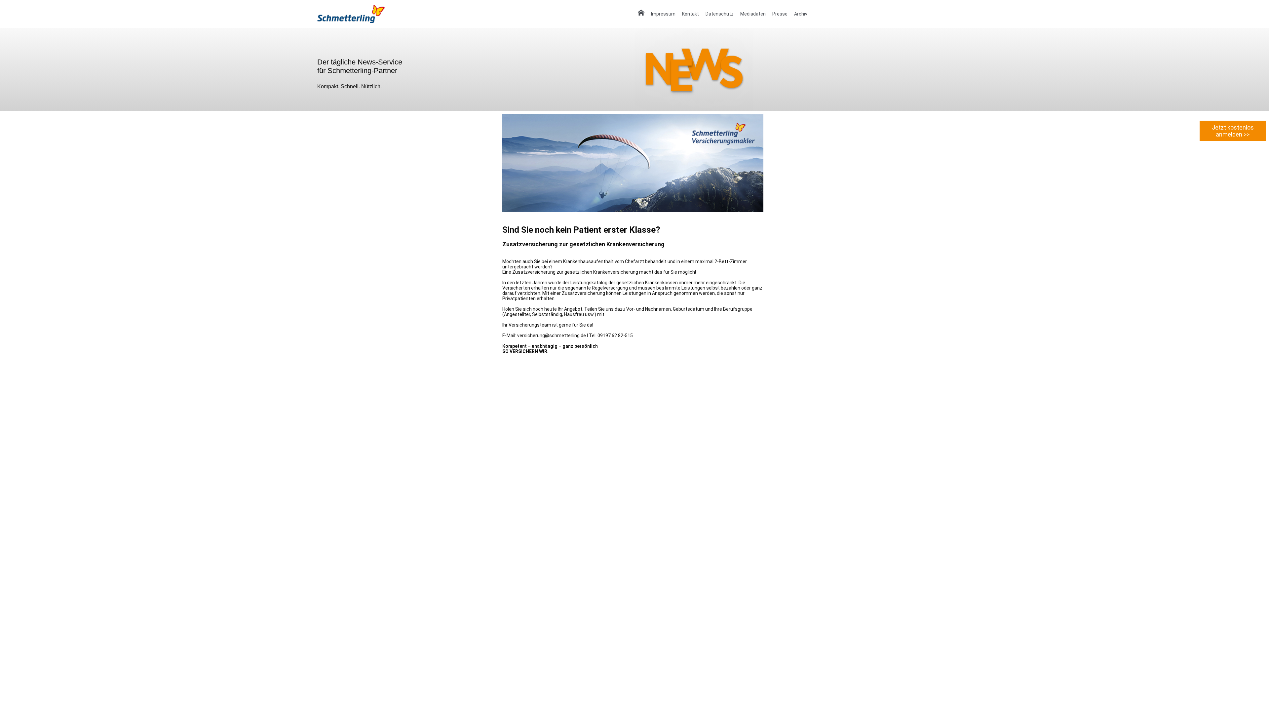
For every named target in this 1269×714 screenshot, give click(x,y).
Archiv (800, 14)
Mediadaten (753, 14)
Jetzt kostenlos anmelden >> (1233, 131)
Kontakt (690, 14)
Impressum (663, 14)
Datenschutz (720, 14)
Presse (780, 14)
